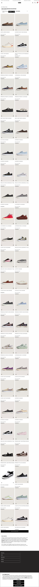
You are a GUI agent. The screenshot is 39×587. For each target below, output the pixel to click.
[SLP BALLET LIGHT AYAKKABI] (22, 280)
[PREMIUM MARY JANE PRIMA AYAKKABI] (22, 431)
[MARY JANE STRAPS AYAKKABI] (7, 108)
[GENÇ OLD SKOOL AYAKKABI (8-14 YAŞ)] (7, 173)
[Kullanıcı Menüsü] (33, 3)
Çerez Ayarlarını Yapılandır (18, 585)
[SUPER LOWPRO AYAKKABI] (7, 496)
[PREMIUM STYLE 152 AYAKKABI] (22, 453)
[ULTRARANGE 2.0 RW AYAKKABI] (22, 65)
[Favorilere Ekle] (13, 29)
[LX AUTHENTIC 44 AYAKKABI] (22, 194)
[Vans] (19, 3)
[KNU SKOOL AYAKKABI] (7, 475)
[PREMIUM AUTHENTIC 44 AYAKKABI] (7, 65)
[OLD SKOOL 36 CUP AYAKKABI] (22, 517)
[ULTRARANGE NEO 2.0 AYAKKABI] (22, 216)
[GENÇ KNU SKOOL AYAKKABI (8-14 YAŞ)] (22, 237)
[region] (19, 579)
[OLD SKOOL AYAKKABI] (7, 130)
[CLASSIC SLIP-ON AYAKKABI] (7, 237)
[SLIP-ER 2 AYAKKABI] (22, 259)
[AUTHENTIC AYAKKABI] (22, 130)
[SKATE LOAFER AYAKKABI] (7, 22)
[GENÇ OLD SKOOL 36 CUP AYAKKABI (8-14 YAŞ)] (22, 43)
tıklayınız (18, 579)
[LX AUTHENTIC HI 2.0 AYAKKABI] (7, 216)
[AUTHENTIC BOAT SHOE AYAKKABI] (22, 22)
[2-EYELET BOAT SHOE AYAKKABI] (7, 280)
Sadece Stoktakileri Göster (5, 11)
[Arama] (35, 3)
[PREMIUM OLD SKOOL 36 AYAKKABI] (22, 323)
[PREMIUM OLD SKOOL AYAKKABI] (7, 323)
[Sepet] (37, 3)
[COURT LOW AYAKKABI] (7, 43)
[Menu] (2, 3)
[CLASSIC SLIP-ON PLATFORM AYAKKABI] (22, 496)
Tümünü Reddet (19, 583)
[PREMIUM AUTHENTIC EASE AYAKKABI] (7, 302)
